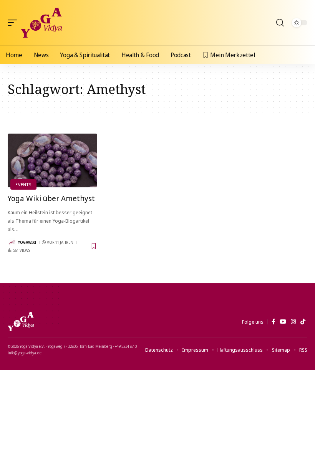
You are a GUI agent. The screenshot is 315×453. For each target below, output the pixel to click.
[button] (14, 23)
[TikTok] (302, 322)
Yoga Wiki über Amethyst (51, 198)
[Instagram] (293, 322)
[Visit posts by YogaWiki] (12, 242)
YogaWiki (27, 242)
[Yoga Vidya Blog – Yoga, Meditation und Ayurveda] (21, 321)
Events (23, 184)
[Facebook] (273, 322)
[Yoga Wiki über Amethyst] (52, 160)
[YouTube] (283, 322)
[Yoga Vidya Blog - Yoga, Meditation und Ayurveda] (41, 23)
